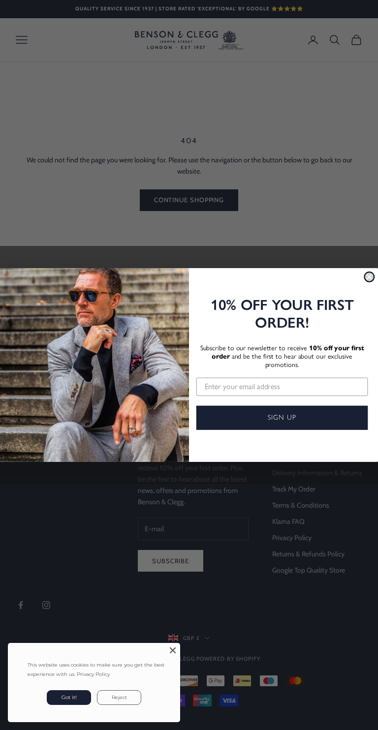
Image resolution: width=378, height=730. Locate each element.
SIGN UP (282, 417)
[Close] (173, 650)
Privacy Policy (93, 674)
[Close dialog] (369, 277)
